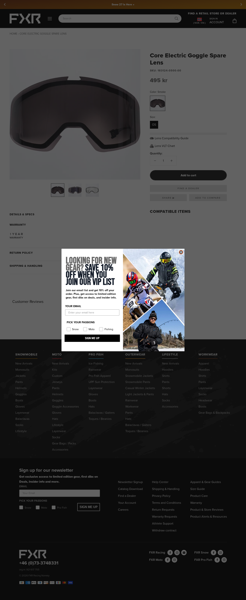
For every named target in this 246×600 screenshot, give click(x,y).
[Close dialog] (181, 252)
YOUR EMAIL (73, 306)
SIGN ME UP (92, 338)
